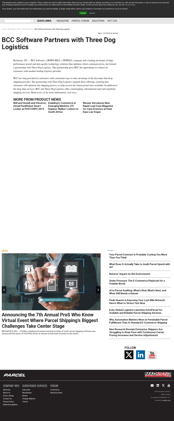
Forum (54, 385)
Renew (25, 396)
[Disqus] (65, 151)
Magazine (63, 20)
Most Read (110, 250)
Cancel (25, 402)
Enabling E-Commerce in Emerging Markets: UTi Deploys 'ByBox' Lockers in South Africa (63, 107)
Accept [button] (83, 13)
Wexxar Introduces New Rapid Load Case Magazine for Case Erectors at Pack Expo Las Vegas (98, 107)
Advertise (6, 390)
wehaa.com (166, 400)
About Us (6, 393)
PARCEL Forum (80, 20)
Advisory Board (56, 393)
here (74, 92)
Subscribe (26, 390)
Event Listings (8, 396)
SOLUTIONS (98, 20)
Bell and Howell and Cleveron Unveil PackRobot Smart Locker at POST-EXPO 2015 (29, 106)
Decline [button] (92, 13)
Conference (55, 390)
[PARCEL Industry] (14, 375)
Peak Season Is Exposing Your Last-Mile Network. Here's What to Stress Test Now (137, 302)
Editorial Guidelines (10, 405)
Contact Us (7, 399)
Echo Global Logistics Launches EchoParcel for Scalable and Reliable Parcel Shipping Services (135, 311)
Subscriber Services (34, 385)
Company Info (11, 385)
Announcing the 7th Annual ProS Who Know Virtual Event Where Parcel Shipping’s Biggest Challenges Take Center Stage (50, 320)
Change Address (28, 399)
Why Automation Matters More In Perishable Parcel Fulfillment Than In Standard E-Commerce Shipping (138, 321)
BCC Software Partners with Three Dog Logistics (59, 43)
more (39, 92)
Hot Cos (112, 20)
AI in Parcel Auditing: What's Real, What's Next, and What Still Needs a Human (137, 292)
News (5, 250)
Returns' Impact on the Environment (129, 274)
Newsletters (27, 393)
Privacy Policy (130, 4)
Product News (47, 99)
